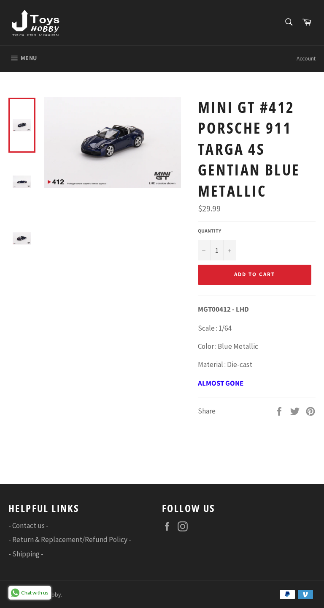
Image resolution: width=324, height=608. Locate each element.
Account (306, 58)
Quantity (209, 231)
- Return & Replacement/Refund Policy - (69, 539)
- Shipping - (25, 554)
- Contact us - (28, 525)
